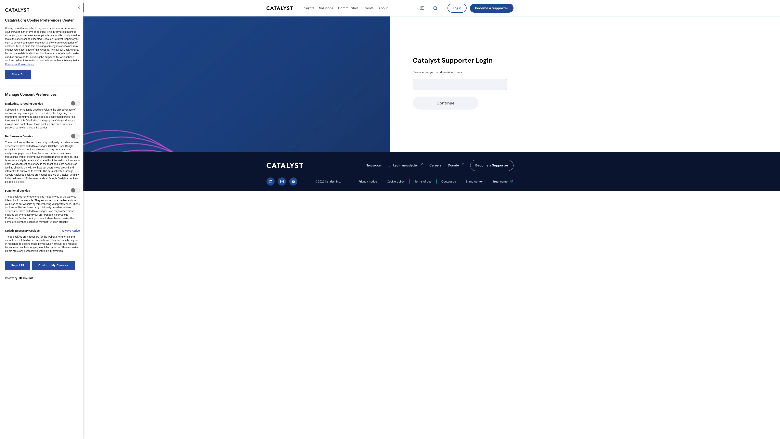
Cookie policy (396, 181)
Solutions (326, 8)
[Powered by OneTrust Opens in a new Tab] (20, 278)
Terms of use (423, 181)
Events (368, 8)
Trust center (501, 181)
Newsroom (374, 165)
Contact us (448, 181)
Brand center (474, 181)
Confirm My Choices (53, 265)
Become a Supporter (491, 8)
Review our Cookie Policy (19, 64)
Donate (453, 165)
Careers (435, 165)
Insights (308, 8)
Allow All (18, 74)
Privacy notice (368, 181)
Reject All (17, 265)
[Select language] (424, 8)
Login (457, 8)
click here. (19, 181)
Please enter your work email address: (438, 72)
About (383, 8)
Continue (446, 103)
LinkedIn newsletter (403, 165)
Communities (348, 8)
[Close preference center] (78, 7)
